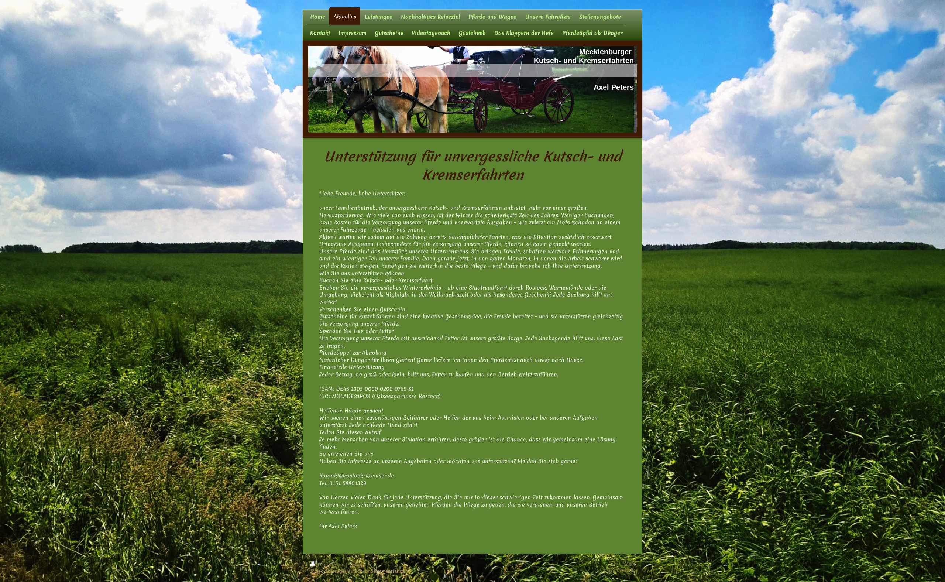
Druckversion (331, 565)
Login (629, 564)
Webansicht (622, 570)
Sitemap (356, 565)
